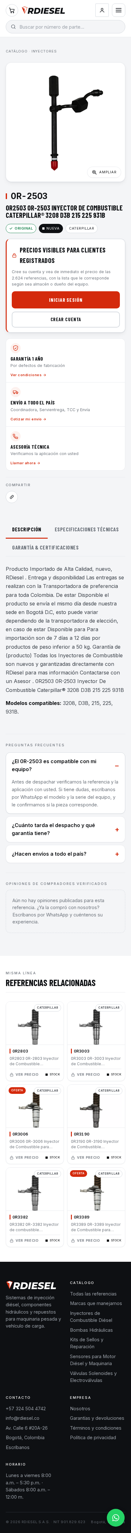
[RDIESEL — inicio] (43, 10)
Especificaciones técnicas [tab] (87, 529)
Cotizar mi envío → (28, 419)
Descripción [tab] (26, 529)
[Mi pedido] (12, 10)
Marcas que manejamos (96, 1303)
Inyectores (44, 51)
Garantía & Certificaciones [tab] (45, 547)
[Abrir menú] (118, 10)
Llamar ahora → (25, 463)
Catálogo (17, 51)
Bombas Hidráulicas (91, 1330)
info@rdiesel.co (22, 1418)
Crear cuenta (66, 319)
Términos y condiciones (95, 1428)
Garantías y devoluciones (97, 1418)
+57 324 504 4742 (26, 1408)
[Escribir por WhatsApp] (116, 1518)
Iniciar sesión (66, 300)
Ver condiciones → (28, 375)
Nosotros (80, 1408)
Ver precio (27, 1074)
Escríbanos (18, 1447)
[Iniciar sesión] (102, 10)
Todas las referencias (93, 1293)
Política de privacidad (93, 1437)
